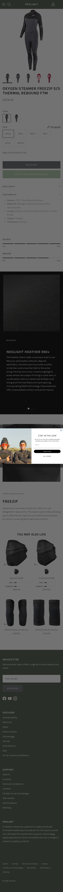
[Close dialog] (61, 430)
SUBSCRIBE (47, 451)
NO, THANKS (47, 456)
